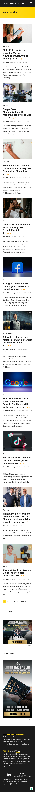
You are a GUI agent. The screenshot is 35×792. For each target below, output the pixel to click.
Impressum (6, 784)
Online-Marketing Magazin (14, 3)
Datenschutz (15, 784)
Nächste (23, 601)
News (11, 333)
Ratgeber (6, 46)
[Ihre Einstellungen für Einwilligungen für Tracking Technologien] (31, 788)
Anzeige (6, 333)
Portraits (6, 510)
